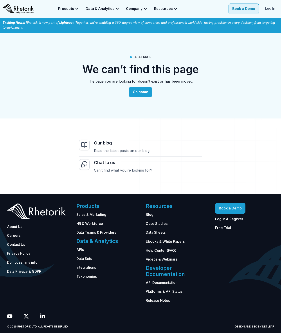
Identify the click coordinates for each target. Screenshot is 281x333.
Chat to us (104, 162)
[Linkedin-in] (43, 316)
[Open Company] (145, 9)
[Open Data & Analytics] (117, 9)
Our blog (103, 143)
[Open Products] (77, 9)
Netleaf (268, 326)
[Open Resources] (175, 9)
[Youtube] (10, 316)
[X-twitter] (26, 316)
